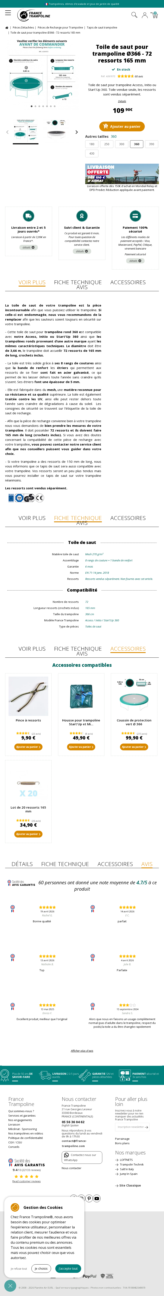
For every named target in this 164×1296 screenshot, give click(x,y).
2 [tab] (35, 105)
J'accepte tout (68, 1268)
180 (91, 144)
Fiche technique (78, 282)
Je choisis (41, 1268)
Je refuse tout (19, 1268)
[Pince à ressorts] (28, 696)
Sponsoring (29, 1129)
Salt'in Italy (126, 1169)
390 (151, 144)
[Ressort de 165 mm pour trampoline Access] (28, 783)
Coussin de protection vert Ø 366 (134, 722)
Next (77, 132)
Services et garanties (22, 1115)
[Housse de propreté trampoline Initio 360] (81, 696)
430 (91, 153)
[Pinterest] (89, 1198)
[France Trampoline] (36, 15)
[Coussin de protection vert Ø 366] (134, 696)
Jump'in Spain (128, 1174)
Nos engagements (20, 1120)
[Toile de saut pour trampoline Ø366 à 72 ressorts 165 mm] (42, 73)
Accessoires (128, 282)
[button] (10, 1286)
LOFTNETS (126, 1160)
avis (139, 76)
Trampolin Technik (131, 1164)
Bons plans (122, 1143)
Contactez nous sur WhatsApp (80, 1157)
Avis (82, 287)
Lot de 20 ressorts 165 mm (28, 809)
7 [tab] (54, 105)
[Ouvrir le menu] (8, 11)
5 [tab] (46, 105)
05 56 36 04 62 (73, 1122)
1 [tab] (31, 105)
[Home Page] (7, 27)
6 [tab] (50, 105)
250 (106, 144)
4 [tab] (42, 105)
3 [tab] (38, 105)
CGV (11, 1142)
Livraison (14, 1124)
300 (121, 144)
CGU (19, 1142)
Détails (122, 101)
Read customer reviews (26, 1181)
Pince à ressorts (28, 720)
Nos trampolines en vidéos (25, 1133)
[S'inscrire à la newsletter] (146, 1128)
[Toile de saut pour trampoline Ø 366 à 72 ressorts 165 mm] (57, 131)
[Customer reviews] (26, 1162)
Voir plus (32, 282)
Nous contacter (71, 1168)
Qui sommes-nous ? (21, 1111)
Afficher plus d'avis (82, 1051)
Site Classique (130, 1185)
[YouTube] (97, 1198)
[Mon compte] (144, 16)
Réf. (103, 76)
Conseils (13, 1147)
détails (27, 247)
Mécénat (14, 1129)
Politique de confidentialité (25, 1138)
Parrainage (122, 1139)
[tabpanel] (42, 73)
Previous (7, 132)
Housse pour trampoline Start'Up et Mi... (81, 722)
